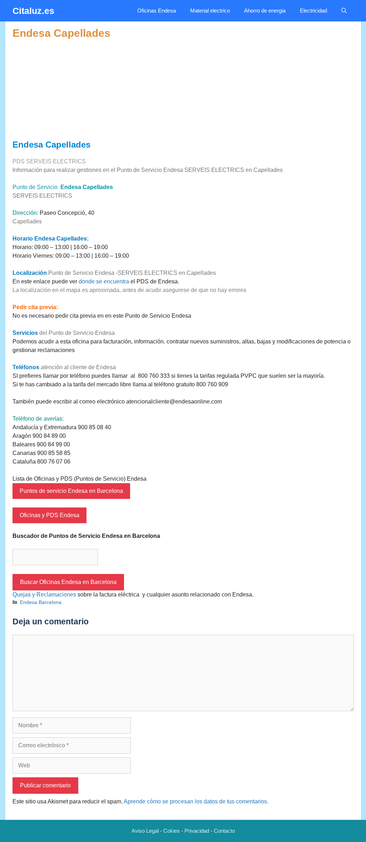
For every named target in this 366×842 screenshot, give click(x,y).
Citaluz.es (33, 11)
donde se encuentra (104, 281)
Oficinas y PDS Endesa (49, 515)
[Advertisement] (183, 90)
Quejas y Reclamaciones (44, 594)
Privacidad (196, 831)
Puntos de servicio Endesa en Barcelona (71, 491)
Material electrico (210, 11)
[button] (344, 10)
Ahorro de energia (265, 11)
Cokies (171, 831)
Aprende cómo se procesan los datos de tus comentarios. (196, 801)
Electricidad (313, 11)
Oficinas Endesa (156, 11)
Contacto (224, 831)
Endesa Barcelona (40, 602)
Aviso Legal (145, 831)
